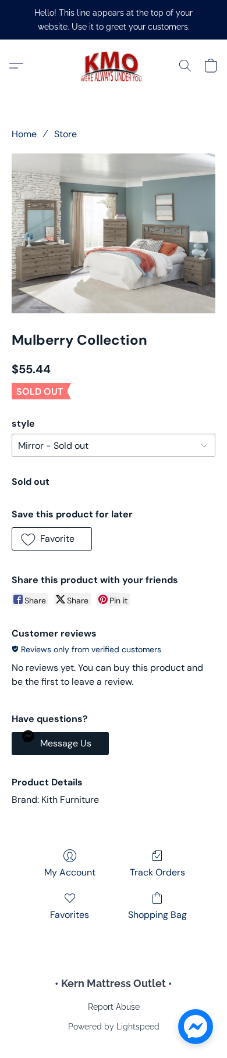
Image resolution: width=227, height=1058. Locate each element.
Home (24, 134)
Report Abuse (114, 1006)
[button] (113, 66)
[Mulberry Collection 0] (113, 233)
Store (65, 134)
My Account (69, 872)
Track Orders (157, 872)
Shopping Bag (157, 915)
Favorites (69, 915)
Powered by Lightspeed (113, 1026)
